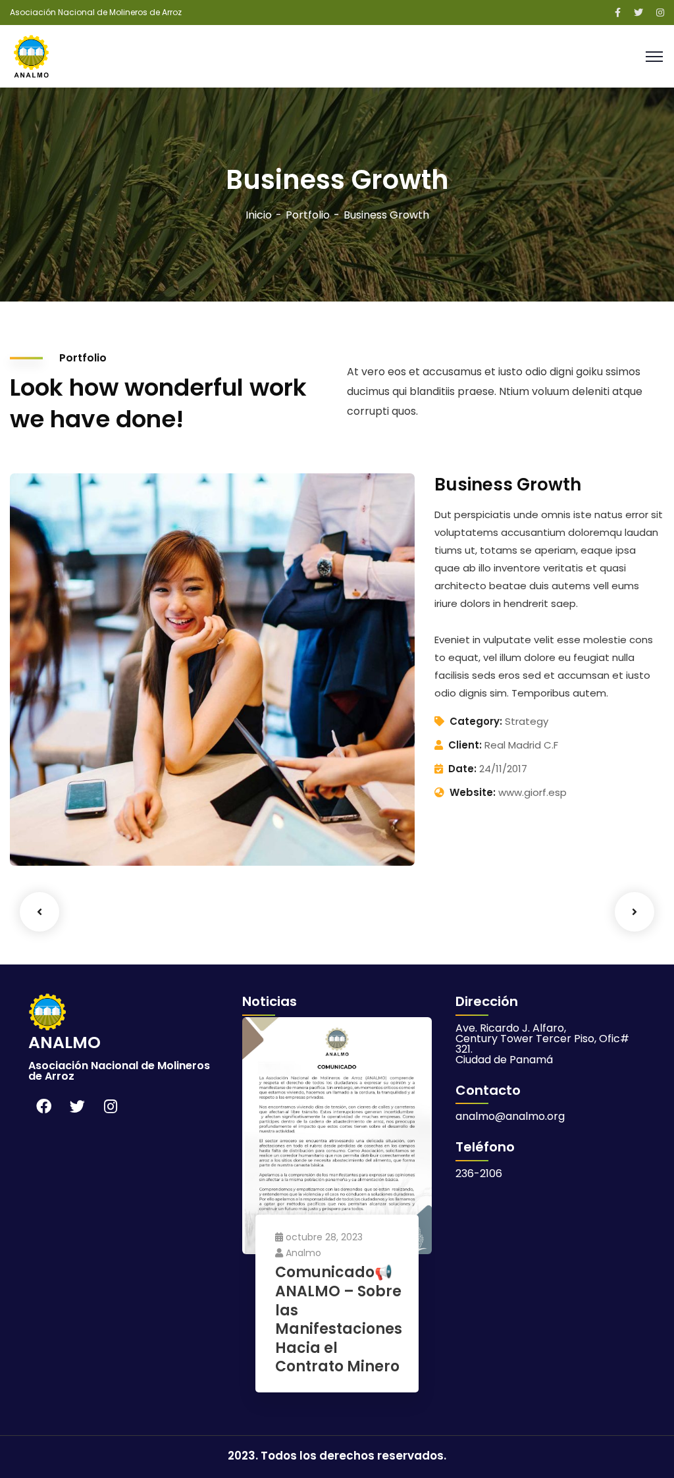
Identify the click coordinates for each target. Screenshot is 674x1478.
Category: (476, 721)
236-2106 (478, 1173)
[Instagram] (110, 1107)
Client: (465, 745)
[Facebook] (43, 1107)
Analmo (303, 1252)
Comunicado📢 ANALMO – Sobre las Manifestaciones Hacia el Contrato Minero (338, 1320)
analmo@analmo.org (510, 1116)
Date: (462, 769)
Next (634, 912)
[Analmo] (31, 55)
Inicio (259, 215)
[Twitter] (77, 1107)
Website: (473, 792)
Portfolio (308, 215)
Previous (39, 912)
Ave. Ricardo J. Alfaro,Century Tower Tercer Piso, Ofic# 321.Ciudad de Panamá (542, 1043)
